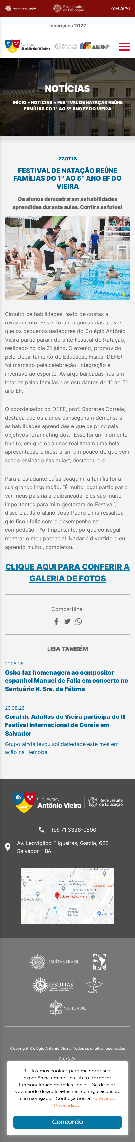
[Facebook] (56, 621)
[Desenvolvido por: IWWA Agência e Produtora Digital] (67, 1060)
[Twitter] (67, 621)
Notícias (41, 102)
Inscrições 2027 (67, 25)
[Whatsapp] (78, 621)
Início (19, 102)
